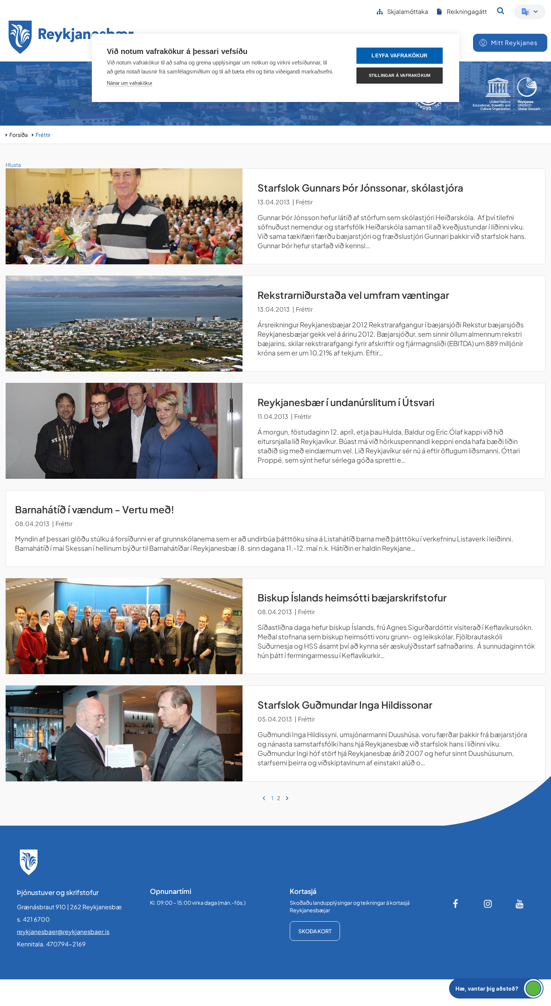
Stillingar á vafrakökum (400, 75)
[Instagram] (488, 903)
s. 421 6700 (33, 919)
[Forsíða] (71, 38)
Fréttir (43, 134)
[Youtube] (520, 903)
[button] (496, 988)
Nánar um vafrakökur (129, 83)
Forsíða (18, 134)
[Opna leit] (500, 10)
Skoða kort (314, 931)
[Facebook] (456, 903)
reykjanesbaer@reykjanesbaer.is (63, 932)
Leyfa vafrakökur (399, 55)
